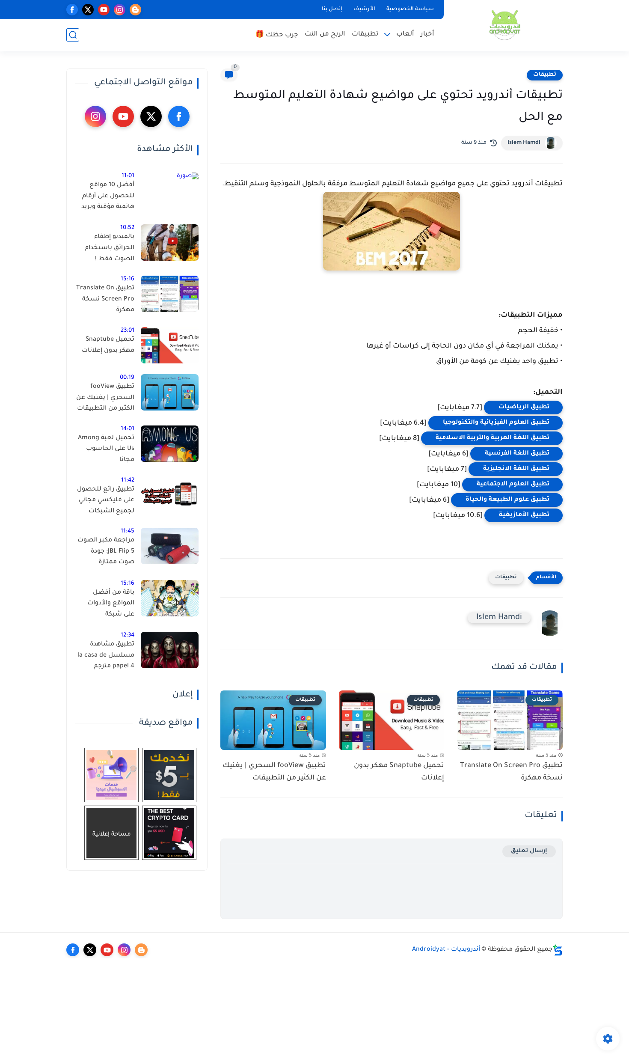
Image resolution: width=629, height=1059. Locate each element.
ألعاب (405, 34)
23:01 (127, 330)
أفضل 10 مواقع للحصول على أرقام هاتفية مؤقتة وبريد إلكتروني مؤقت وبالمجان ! (107, 198)
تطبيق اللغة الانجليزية (515, 469)
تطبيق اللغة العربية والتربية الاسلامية (492, 438)
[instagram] (119, 9)
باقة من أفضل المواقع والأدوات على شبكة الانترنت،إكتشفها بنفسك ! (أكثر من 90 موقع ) (108, 605)
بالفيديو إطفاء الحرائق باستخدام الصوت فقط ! (109, 248)
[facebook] (72, 9)
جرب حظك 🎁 (276, 35)
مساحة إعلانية (111, 834)
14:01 (127, 429)
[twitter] (88, 9)
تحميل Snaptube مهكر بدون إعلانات (399, 772)
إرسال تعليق (529, 851)
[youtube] (104, 9)
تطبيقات (365, 34)
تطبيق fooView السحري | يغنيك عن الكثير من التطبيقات (274, 772)
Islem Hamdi (523, 143)
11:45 (127, 531)
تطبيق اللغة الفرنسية (516, 453)
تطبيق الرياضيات (523, 407)
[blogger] (135, 9)
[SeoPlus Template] (557, 950)
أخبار (427, 34)
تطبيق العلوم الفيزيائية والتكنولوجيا (495, 422)
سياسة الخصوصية (410, 9)
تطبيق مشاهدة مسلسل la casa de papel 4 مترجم (105, 655)
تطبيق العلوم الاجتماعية (512, 484)
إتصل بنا (332, 9)
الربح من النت (325, 34)
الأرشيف (364, 9)
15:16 (127, 279)
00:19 (127, 378)
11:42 (127, 480)
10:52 (127, 228)
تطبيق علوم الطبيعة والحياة (507, 500)
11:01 (128, 176)
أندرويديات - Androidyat (446, 949)
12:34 (127, 635)
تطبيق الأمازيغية (523, 515)
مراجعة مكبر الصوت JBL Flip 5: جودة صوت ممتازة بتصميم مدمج (105, 553)
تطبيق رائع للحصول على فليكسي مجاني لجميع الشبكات (105, 500)
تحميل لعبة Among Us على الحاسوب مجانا (106, 449)
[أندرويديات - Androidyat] (504, 25)
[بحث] (72, 35)
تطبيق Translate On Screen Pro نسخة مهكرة (511, 772)
